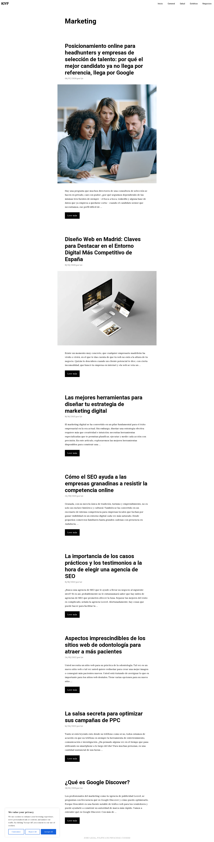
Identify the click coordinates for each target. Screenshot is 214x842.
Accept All (48, 832)
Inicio (160, 3)
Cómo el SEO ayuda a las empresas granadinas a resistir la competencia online (106, 483)
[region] (32, 822)
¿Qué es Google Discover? (97, 782)
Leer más (72, 215)
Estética (194, 3)
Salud (182, 3)
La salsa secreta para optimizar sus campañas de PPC (104, 717)
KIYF (5, 3)
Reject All (32, 832)
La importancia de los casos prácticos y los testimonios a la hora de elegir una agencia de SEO (103, 566)
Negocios (207, 3)
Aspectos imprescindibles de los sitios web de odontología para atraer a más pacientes (105, 645)
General (171, 3)
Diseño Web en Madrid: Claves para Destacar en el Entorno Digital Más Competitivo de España (103, 249)
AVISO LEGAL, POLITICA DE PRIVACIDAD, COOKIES (107, 838)
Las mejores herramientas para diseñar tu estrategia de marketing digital (103, 404)
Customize (16, 832)
